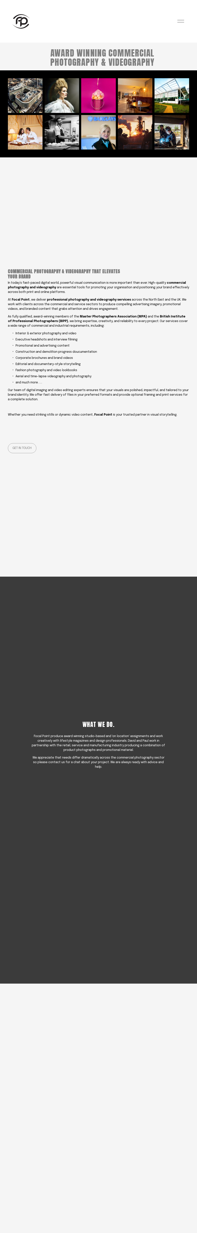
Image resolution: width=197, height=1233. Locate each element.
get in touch (22, 448)
